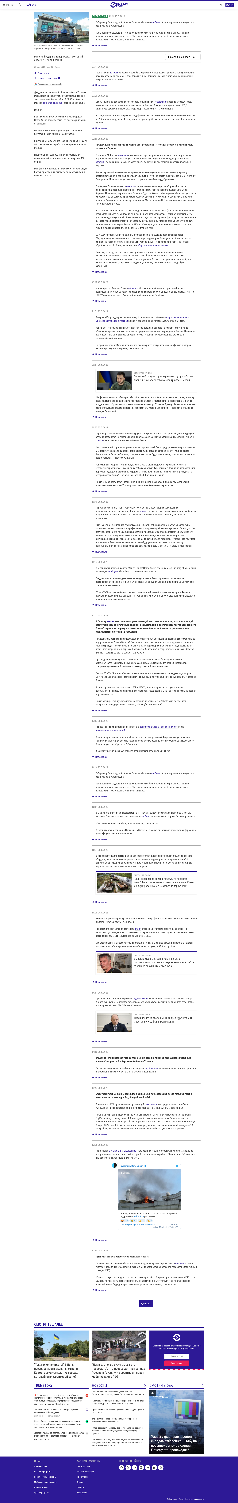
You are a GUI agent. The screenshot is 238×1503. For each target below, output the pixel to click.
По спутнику (82, 1476)
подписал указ (140, 998)
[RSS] (154, 1467)
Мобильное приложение (45, 1482)
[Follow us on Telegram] (147, 1467)
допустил (123, 155)
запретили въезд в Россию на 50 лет (159, 726)
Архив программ (41, 1492)
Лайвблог (31, 4)
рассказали (151, 1104)
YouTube (80, 1487)
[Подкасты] (160, 1467)
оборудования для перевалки (153, 245)
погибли (113, 72)
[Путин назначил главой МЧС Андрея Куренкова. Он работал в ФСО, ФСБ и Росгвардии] (114, 1022)
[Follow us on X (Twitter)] (128, 1467)
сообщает (113, 571)
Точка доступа (83, 1466)
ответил (100, 162)
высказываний (117, 730)
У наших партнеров (85, 1471)
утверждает (161, 101)
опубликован (152, 1068)
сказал (99, 440)
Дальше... (146, 1303)
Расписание (82, 1492)
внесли (110, 621)
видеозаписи (130, 1150)
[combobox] (183, 57)
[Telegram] (221, 5)
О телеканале (40, 1466)
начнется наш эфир (53, 102)
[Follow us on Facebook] (121, 1467)
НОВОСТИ (99, 1385)
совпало (130, 186)
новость (144, 511)
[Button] (41, 73)
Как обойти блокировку (45, 1476)
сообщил (155, 22)
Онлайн (80, 1482)
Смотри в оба (161, 1385)
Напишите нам (41, 1487)
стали (138, 928)
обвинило (133, 288)
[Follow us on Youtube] (134, 1467)
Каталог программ (42, 1471)
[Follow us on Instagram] (141, 1467)
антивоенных (102, 730)
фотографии (115, 1150)
